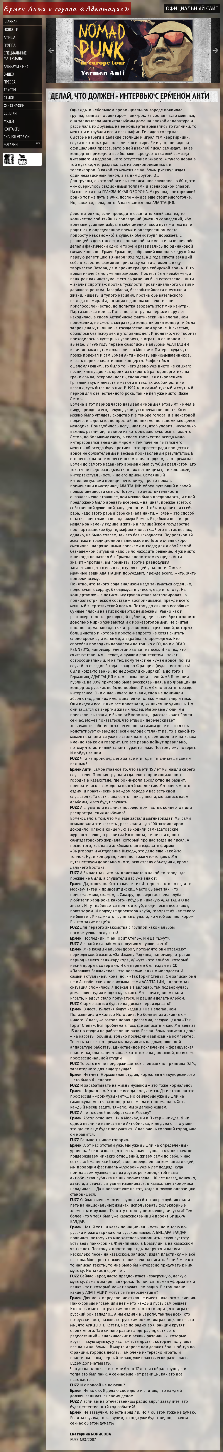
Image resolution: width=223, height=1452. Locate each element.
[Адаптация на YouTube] (22, 159)
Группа (9, 45)
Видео (9, 74)
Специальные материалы (15, 55)
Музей (9, 121)
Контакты (12, 129)
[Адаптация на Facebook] (9, 159)
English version (17, 136)
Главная (10, 21)
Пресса (9, 82)
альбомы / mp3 (16, 66)
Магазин (11, 144)
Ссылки (10, 113)
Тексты (10, 89)
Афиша (9, 37)
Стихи (9, 97)
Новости (11, 29)
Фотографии (14, 105)
